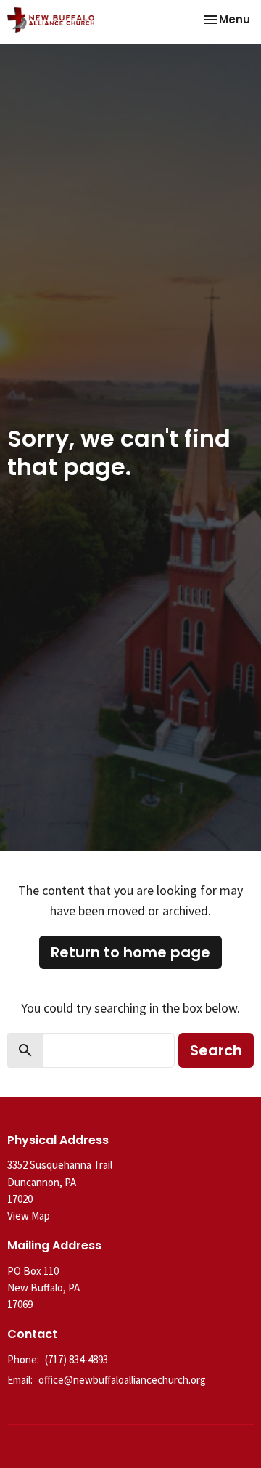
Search (216, 1050)
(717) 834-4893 (76, 1359)
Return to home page (130, 952)
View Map (28, 1215)
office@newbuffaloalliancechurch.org (122, 1380)
